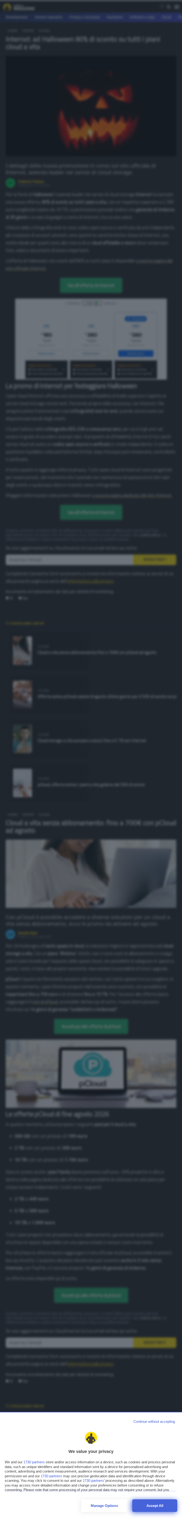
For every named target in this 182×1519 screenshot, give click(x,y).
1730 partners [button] (34, 1462)
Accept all (154, 1506)
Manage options (104, 1506)
